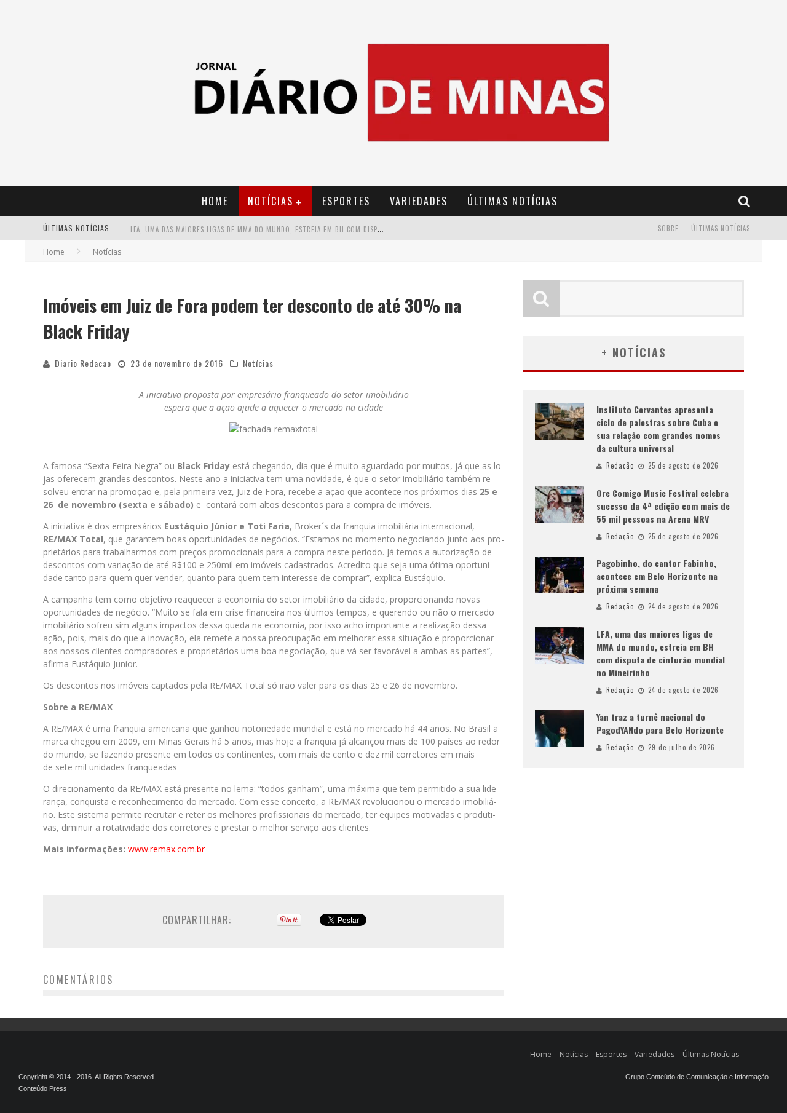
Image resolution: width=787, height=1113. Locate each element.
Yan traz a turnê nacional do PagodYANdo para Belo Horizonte (660, 723)
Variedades (419, 201)
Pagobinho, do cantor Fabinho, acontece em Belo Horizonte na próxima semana (657, 575)
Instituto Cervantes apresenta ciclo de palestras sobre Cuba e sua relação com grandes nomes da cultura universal (658, 428)
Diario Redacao (83, 363)
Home (215, 201)
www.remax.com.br (166, 849)
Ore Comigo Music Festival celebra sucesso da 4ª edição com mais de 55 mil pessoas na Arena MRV (663, 505)
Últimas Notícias (512, 201)
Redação (620, 465)
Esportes (346, 201)
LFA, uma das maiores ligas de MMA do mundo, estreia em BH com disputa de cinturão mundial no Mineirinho (325, 229)
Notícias (270, 201)
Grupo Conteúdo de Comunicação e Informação (697, 1076)
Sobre (668, 228)
